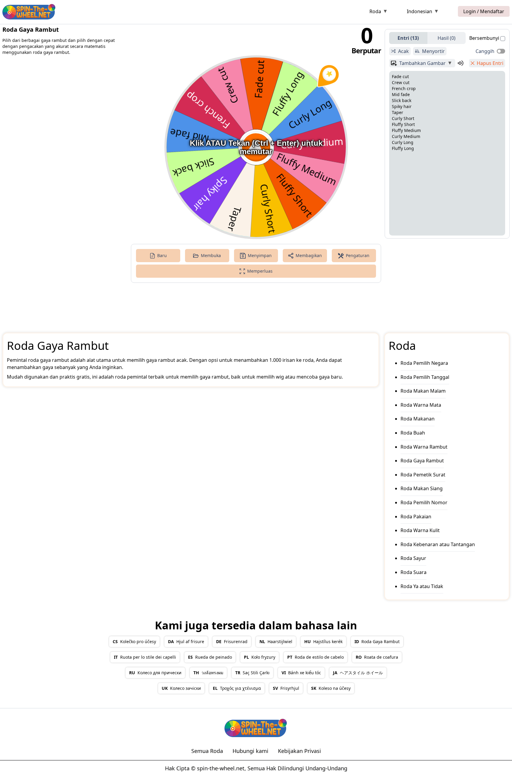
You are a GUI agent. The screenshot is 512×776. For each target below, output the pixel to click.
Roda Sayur (413, 558)
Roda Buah (413, 432)
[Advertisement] (213, 13)
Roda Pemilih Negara (424, 363)
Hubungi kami (250, 750)
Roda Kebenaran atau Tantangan (438, 544)
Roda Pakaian (416, 516)
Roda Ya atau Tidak (422, 586)
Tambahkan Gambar (422, 63)
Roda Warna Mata (421, 405)
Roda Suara (414, 572)
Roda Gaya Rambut (422, 460)
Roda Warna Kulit (420, 530)
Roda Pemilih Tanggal (425, 377)
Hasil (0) (447, 38)
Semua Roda (207, 750)
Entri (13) (408, 38)
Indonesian (419, 11)
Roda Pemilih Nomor (424, 502)
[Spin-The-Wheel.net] (29, 11)
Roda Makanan (418, 418)
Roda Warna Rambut (424, 447)
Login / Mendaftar (483, 11)
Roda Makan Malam (423, 391)
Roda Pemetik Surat (423, 474)
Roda (375, 11)
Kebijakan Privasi (299, 750)
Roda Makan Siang (422, 488)
